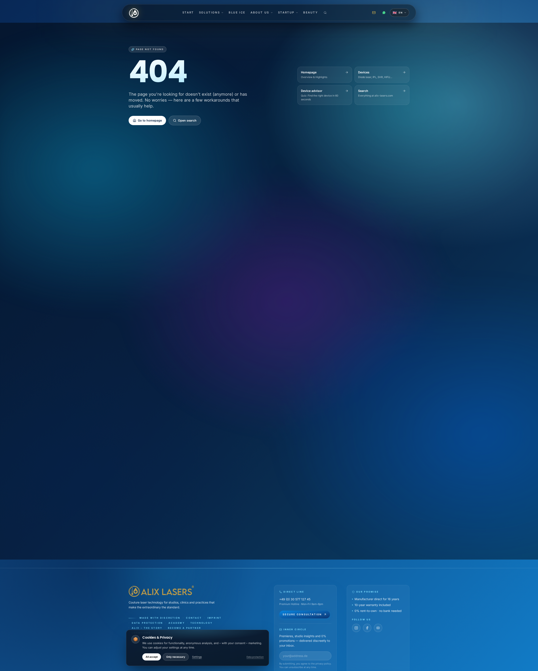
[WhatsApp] (384, 12)
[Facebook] (367, 628)
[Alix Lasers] (134, 13)
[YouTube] (378, 628)
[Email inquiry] (374, 12)
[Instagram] (356, 628)
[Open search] (325, 12)
